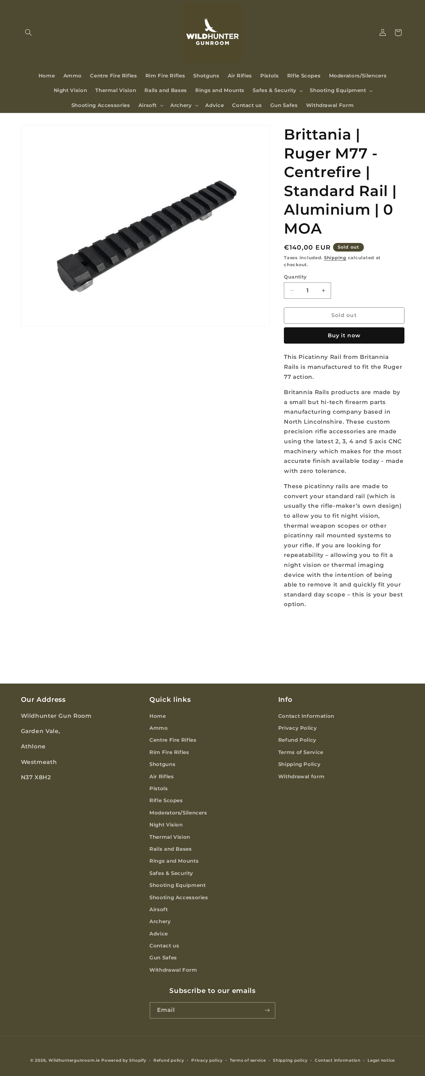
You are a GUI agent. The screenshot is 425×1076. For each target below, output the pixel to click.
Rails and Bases (170, 849)
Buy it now (344, 335)
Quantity (295, 276)
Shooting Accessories (178, 897)
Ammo (158, 728)
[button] (28, 32)
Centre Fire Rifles (172, 740)
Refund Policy (297, 740)
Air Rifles (161, 776)
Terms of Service (300, 752)
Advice (158, 933)
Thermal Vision (169, 837)
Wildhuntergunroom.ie (74, 1060)
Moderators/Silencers (178, 812)
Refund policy (168, 1060)
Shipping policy (290, 1060)
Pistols (158, 788)
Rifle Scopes (166, 801)
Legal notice (381, 1060)
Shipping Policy (299, 764)
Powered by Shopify (123, 1060)
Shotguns (162, 764)
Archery (160, 921)
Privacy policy (206, 1060)
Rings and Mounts (174, 861)
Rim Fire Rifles (169, 752)
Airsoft (158, 909)
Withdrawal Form (173, 970)
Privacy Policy (297, 728)
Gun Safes (163, 958)
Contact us (164, 945)
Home (157, 716)
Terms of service (248, 1060)
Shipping (335, 257)
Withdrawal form (301, 776)
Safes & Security (171, 873)
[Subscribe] (267, 1010)
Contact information (338, 1060)
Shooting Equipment (177, 885)
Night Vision (166, 824)
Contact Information (306, 716)
